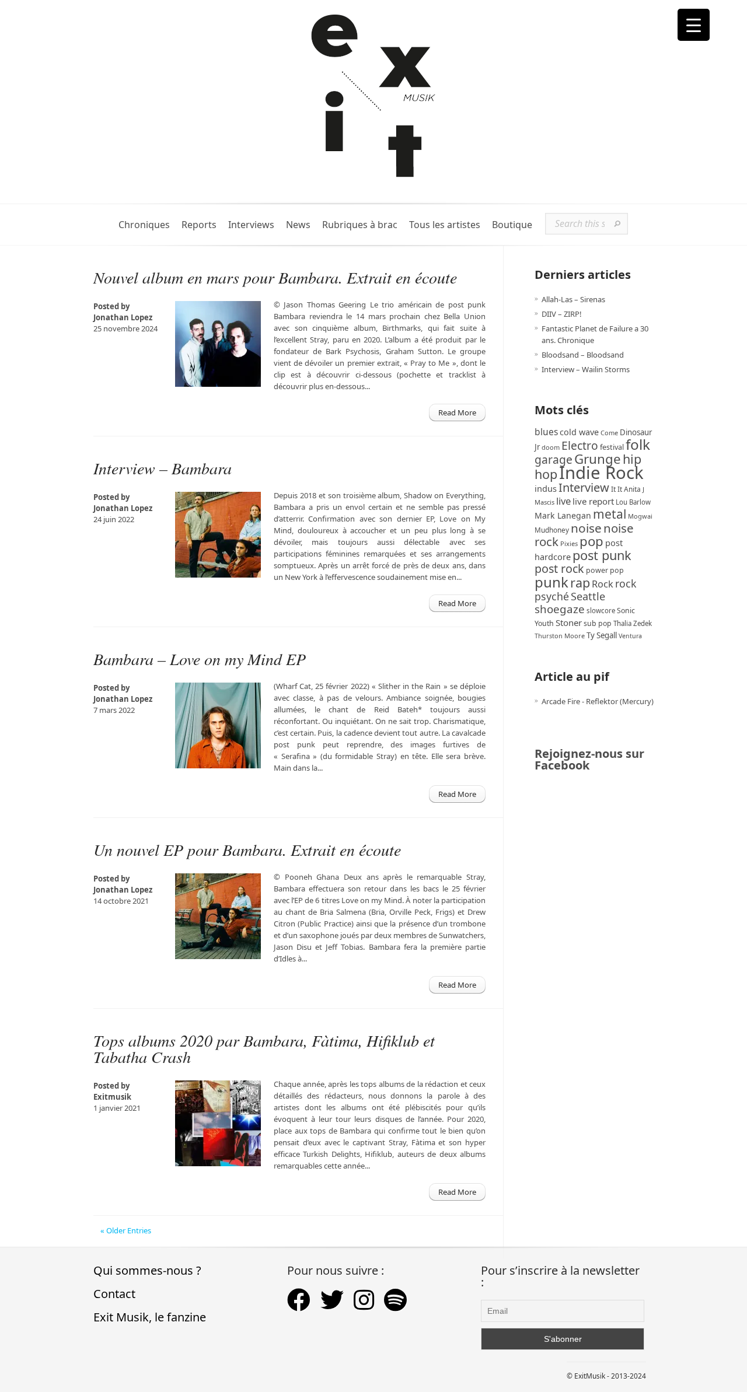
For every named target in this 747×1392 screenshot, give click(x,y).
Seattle (588, 596)
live (563, 501)
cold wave (579, 432)
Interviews (251, 225)
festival (612, 447)
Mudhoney (552, 529)
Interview (583, 487)
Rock (602, 584)
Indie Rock (601, 472)
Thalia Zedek (632, 623)
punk (551, 582)
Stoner (569, 622)
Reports (199, 225)
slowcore (601, 610)
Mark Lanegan (563, 515)
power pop (605, 570)
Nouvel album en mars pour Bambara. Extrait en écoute (275, 277)
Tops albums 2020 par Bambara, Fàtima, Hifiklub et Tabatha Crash (264, 1048)
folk (638, 444)
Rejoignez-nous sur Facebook (589, 759)
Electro (579, 445)
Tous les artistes (444, 225)
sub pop (598, 623)
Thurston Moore (560, 635)
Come (609, 432)
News (298, 225)
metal (609, 514)
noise (586, 528)
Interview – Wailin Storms (586, 369)
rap (580, 582)
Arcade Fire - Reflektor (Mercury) (598, 701)
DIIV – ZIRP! (562, 314)
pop (591, 541)
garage (554, 459)
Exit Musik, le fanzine (149, 1317)
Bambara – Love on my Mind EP (199, 659)
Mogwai (640, 516)
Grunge (597, 459)
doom (551, 447)
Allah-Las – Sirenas (573, 299)
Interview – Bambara (162, 468)
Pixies (569, 543)
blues (546, 431)
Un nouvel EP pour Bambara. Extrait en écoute (247, 849)
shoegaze (560, 608)
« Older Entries (125, 1230)
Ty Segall (602, 635)
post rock (559, 568)
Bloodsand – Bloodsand (583, 354)
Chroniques (144, 225)
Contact (114, 1294)
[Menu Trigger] (694, 25)
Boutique (512, 225)
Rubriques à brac (359, 225)
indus (546, 488)
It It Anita (626, 489)
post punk (602, 555)
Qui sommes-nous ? (147, 1270)
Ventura (630, 636)
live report (593, 501)
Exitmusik (112, 1097)
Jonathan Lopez (122, 317)
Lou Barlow (633, 502)
